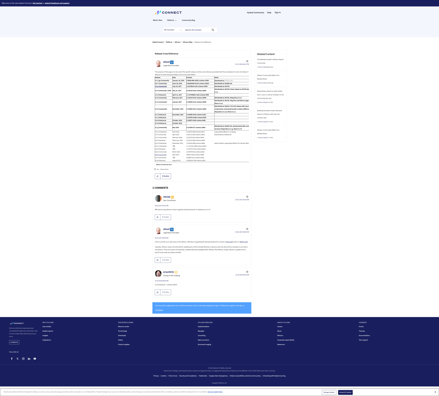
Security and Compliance (188, 376)
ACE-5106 (229, 242)
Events (361, 326)
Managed (201, 331)
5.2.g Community (161, 86)
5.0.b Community (161, 155)
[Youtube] (34, 358)
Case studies (46, 326)
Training (362, 331)
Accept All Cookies (345, 392)
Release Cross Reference (166, 53)
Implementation (203, 326)
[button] (157, 176)
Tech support (363, 340)
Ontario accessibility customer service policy (245, 376)
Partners (280, 335)
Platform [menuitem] (170, 20)
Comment (159, 310)
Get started (37, 3)
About (279, 331)
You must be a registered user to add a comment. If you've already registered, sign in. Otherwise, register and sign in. (200, 305)
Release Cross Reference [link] (203, 42)
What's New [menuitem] (157, 20)
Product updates (124, 344)
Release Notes (164, 169)
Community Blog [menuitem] (188, 20)
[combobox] (200, 30)
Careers (279, 326)
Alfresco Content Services (164, 165)
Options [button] (247, 61)
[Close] (435, 392)
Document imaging (204, 344)
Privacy (156, 376)
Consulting (201, 335)
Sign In (278, 12)
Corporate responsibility (285, 340)
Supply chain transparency (218, 376)
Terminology (122, 331)
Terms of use (172, 376)
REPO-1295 (243, 242)
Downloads (122, 335)
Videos (120, 340)
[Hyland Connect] (168, 12)
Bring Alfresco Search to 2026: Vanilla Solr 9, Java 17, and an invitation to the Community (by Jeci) (270, 95)
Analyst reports (47, 331)
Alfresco (178, 42)
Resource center (123, 326)
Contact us (14, 342)
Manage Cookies (329, 392)
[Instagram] (23, 358)
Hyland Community (255, 12)
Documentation (364, 335)
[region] (219, 392)
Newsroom (281, 344)
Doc (158, 169)
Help (269, 12)
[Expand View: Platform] (176, 20)
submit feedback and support (57, 3)
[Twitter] (17, 358)
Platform (169, 42)
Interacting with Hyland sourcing (274, 376)
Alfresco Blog (187, 42)
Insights (45, 335)
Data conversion (203, 340)
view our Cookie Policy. (215, 392)
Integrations (46, 340)
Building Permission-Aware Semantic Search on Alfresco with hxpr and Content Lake (269, 114)
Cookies (163, 376)
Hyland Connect (158, 42)
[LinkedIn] (29, 358)
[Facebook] (11, 358)
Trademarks (203, 376)
